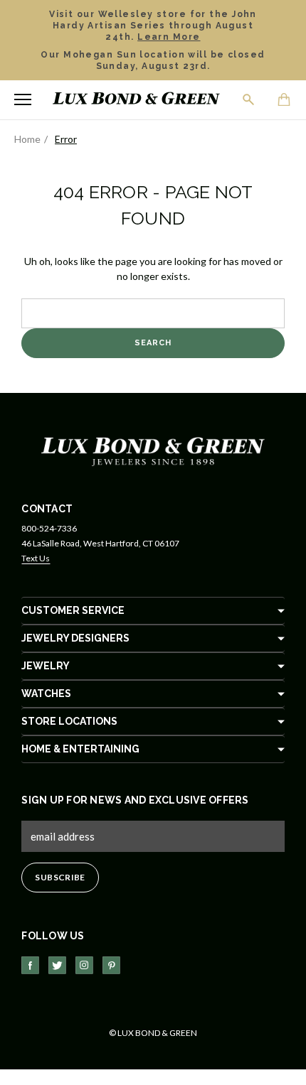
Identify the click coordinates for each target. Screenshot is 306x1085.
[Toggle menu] (22, 99)
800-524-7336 (49, 528)
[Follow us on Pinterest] (111, 965)
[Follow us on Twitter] (57, 965)
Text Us (35, 558)
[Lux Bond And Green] (153, 450)
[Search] (249, 99)
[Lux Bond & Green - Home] (136, 100)
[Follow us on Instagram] (84, 965)
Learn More (168, 37)
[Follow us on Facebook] (30, 965)
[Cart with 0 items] (285, 101)
